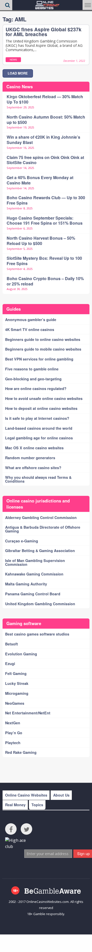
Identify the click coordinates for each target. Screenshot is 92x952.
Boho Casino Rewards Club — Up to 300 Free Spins (46, 200)
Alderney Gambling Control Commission (41, 517)
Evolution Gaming (21, 653)
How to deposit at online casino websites (41, 408)
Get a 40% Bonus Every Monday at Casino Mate (40, 180)
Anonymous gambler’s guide (30, 319)
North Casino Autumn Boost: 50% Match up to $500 (46, 119)
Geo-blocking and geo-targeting (33, 378)
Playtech (12, 742)
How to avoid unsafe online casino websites (44, 398)
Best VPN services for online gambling (39, 359)
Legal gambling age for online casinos (39, 437)
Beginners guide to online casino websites (42, 339)
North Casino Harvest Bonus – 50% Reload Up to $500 (41, 240)
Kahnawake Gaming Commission (34, 573)
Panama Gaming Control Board (32, 593)
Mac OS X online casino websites (34, 447)
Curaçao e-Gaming (21, 540)
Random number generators (30, 457)
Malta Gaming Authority (26, 583)
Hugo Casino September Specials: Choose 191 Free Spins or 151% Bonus (45, 220)
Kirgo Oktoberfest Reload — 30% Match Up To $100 (45, 99)
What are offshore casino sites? (33, 467)
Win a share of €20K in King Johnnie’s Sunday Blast (43, 139)
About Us (61, 795)
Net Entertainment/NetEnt (27, 712)
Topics (37, 804)
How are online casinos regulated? (35, 388)
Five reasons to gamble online (32, 368)
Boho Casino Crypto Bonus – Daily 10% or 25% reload (45, 281)
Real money (15, 804)
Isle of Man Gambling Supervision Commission (35, 562)
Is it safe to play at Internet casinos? (37, 418)
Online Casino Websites (26, 795)
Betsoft (11, 643)
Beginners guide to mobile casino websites (43, 349)
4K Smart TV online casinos (29, 329)
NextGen (12, 722)
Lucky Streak (16, 683)
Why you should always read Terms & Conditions (38, 479)
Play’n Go (13, 732)
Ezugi (10, 663)
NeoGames (14, 703)
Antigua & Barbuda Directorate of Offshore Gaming (42, 529)
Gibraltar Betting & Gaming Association (40, 550)
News (13, 59)
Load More (18, 73)
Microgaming (16, 693)
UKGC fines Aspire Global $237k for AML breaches (44, 32)
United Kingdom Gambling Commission (40, 603)
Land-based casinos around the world (38, 428)
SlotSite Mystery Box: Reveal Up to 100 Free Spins (44, 260)
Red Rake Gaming (21, 752)
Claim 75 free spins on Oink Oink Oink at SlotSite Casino (45, 160)
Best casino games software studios (37, 634)
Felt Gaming (16, 673)
